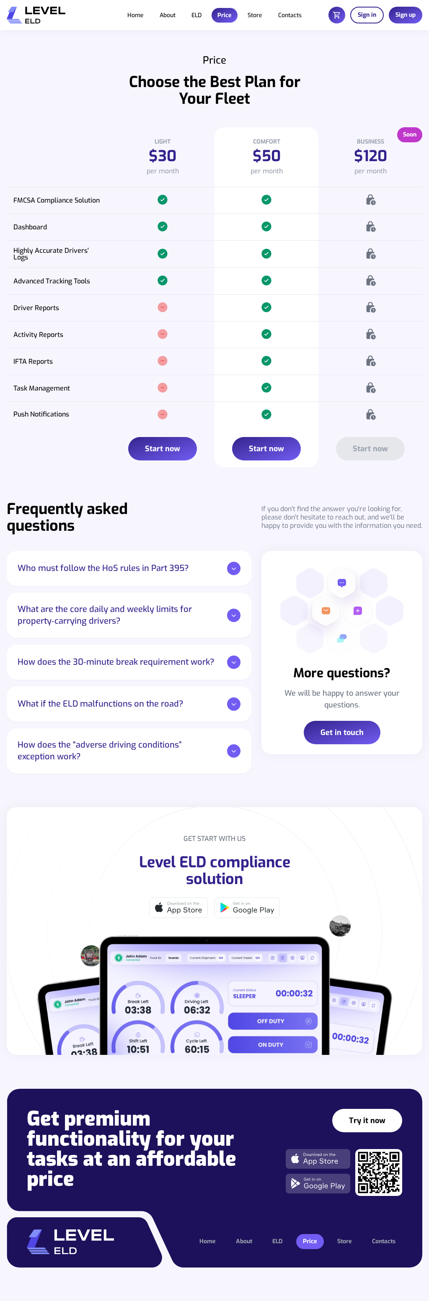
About (168, 15)
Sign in (367, 15)
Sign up (405, 15)
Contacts (290, 15)
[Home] (36, 15)
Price (224, 15)
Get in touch (342, 733)
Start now (162, 449)
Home (135, 15)
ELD (196, 15)
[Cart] (336, 15)
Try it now (367, 1121)
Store (255, 15)
